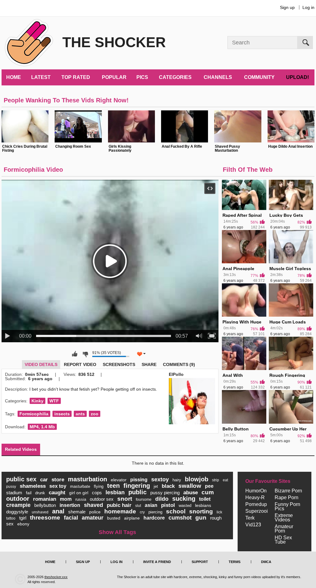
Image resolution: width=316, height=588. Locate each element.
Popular (114, 77)
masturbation (87, 479)
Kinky (37, 400)
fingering (136, 485)
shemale (76, 511)
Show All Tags (117, 532)
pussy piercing (165, 492)
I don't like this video (85, 354)
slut (138, 506)
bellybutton (45, 505)
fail (28, 492)
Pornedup (256, 504)
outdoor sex (102, 499)
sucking (183, 498)
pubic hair (119, 505)
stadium (14, 492)
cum (208, 492)
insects (62, 413)
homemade (120, 511)
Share (149, 364)
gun (200, 517)
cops (97, 492)
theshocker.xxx (56, 577)
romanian (44, 499)
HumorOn (256, 491)
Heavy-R (255, 497)
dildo (161, 499)
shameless (33, 486)
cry (142, 512)
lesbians (203, 505)
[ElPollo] (192, 401)
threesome (45, 517)
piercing (155, 512)
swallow (189, 486)
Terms (234, 562)
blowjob (196, 479)
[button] (161, 131)
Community (259, 77)
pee (209, 486)
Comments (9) (179, 364)
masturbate (80, 486)
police (95, 511)
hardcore (154, 517)
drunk (40, 493)
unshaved (40, 512)
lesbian (115, 492)
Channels (218, 77)
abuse (190, 492)
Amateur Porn (284, 528)
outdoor (17, 498)
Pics (142, 77)
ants (80, 413)
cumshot (180, 518)
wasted (185, 505)
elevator (119, 479)
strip (215, 480)
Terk (250, 518)
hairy (177, 480)
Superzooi (256, 511)
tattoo (10, 518)
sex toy (57, 486)
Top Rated (75, 77)
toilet (204, 499)
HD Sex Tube (283, 540)
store (58, 480)
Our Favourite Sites (267, 481)
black (168, 486)
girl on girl (78, 492)
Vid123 (253, 525)
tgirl (22, 517)
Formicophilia (33, 413)
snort (124, 498)
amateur (92, 518)
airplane (132, 518)
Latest (41, 77)
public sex (21, 479)
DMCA (266, 562)
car (44, 480)
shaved (93, 505)
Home (13, 77)
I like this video (74, 354)
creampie (18, 505)
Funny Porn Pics (287, 506)
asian (151, 505)
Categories (175, 77)
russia (80, 499)
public (137, 492)
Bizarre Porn (288, 491)
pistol (168, 505)
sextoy (160, 479)
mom (66, 499)
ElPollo (176, 374)
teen (113, 485)
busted (113, 518)
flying (98, 486)
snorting (201, 511)
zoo (94, 413)
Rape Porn (286, 497)
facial (71, 518)
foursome (144, 499)
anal (58, 511)
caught (57, 492)
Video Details (41, 364)
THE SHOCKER (114, 42)
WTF (54, 400)
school (175, 511)
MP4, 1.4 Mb (42, 426)
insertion (70, 505)
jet (156, 486)
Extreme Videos (284, 517)
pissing (139, 479)
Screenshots (119, 364)
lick (219, 512)
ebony (23, 523)
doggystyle (17, 511)
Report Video (80, 364)
